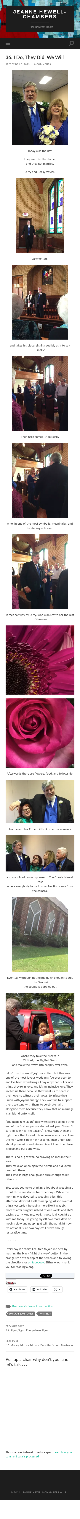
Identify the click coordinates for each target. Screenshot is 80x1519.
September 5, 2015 (18, 64)
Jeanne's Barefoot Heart (31, 1306)
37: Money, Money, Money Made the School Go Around (40, 1343)
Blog (14, 1306)
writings (49, 1306)
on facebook (36, 1262)
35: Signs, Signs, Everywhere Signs (27, 1328)
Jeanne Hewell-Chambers (40, 14)
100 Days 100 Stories (21, 1314)
